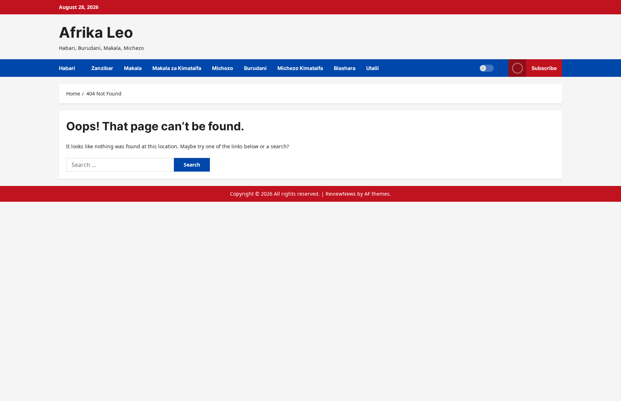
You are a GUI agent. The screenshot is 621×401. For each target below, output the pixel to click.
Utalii (372, 68)
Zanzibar (102, 68)
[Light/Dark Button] (486, 68)
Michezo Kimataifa (300, 68)
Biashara (344, 68)
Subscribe (544, 68)
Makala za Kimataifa (176, 68)
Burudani (255, 68)
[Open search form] (501, 68)
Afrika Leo (96, 32)
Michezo (222, 68)
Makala (133, 68)
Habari (67, 68)
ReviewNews (341, 193)
